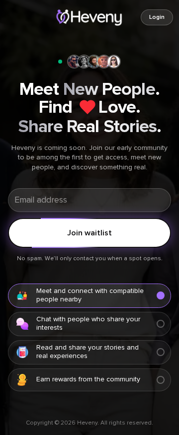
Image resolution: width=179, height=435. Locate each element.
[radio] (89, 296)
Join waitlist (89, 233)
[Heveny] (89, 17)
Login (157, 17)
